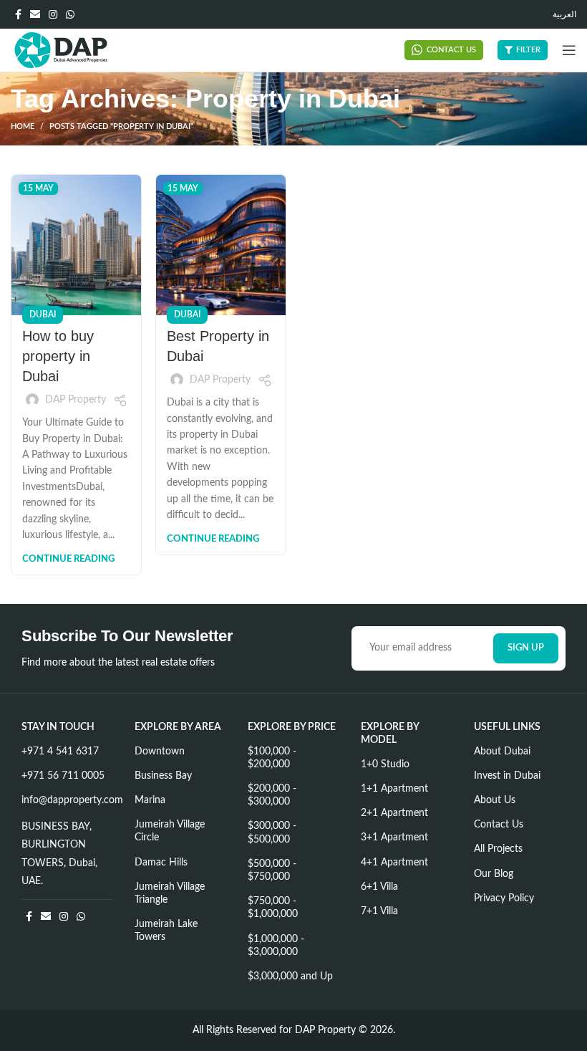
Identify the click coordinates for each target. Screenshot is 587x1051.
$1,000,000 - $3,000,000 (276, 945)
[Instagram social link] (53, 14)
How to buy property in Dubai (58, 356)
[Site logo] (61, 50)
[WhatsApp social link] (70, 14)
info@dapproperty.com (67, 800)
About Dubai (502, 752)
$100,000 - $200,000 (272, 758)
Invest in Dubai (507, 776)
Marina (150, 800)
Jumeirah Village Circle (170, 831)
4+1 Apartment (394, 863)
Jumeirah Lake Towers (166, 930)
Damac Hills (161, 863)
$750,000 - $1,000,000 (273, 907)
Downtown (160, 752)
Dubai (42, 314)
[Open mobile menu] (569, 50)
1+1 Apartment (394, 789)
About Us (494, 800)
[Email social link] (35, 14)
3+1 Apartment (394, 837)
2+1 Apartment (394, 813)
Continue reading (68, 559)
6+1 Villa (379, 887)
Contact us (451, 50)
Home (22, 126)
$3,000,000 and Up (290, 976)
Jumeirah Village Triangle (170, 893)
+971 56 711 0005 (63, 776)
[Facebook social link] (18, 14)
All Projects (498, 849)
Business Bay (163, 776)
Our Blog (493, 874)
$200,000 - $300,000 (272, 795)
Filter (528, 50)
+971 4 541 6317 (60, 752)
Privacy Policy (504, 898)
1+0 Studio (385, 764)
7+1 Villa (379, 911)
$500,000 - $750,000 (272, 870)
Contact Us (498, 825)
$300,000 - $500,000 (272, 832)
